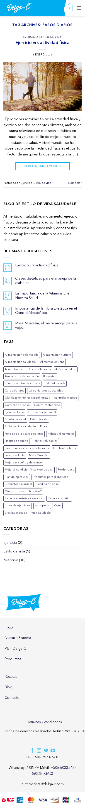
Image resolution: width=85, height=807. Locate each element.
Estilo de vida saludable (20, 426)
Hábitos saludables (45, 440)
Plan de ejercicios (17, 477)
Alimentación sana (52, 361)
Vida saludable (41, 512)
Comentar (75, 182)
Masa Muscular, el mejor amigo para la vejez (46, 326)
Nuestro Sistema (18, 638)
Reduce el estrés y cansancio (24, 498)
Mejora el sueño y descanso (23, 462)
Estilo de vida (50, 37)
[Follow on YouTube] (53, 750)
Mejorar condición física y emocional (29, 469)
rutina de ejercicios (17, 505)
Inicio (9, 627)
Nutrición (10, 560)
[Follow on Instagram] (39, 750)
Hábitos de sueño (16, 440)
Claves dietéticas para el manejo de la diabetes (45, 281)
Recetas (11, 677)
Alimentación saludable (20, 361)
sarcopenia (42, 505)
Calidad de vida (54, 383)
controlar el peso (65, 397)
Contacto (12, 698)
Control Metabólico (47, 405)
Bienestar (49, 376)
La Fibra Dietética (65, 448)
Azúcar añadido (65, 369)
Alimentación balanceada (22, 354)
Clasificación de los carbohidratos (27, 397)
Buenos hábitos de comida (22, 383)
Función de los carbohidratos (24, 433)
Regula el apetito (59, 498)
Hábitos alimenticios (61, 433)
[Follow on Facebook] (32, 750)
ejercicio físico (14, 412)
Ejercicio (30, 37)
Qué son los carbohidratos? (23, 491)
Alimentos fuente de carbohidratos (28, 369)
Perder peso (66, 469)
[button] (70, 8)
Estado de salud (15, 419)
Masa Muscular (39, 455)
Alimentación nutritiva (57, 354)
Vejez (57, 505)
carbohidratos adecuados (46, 390)
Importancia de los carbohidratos (27, 448)
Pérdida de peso (47, 484)
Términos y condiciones (45, 722)
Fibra (43, 426)
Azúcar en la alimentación (22, 376)
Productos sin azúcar (18, 484)
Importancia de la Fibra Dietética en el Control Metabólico (46, 311)
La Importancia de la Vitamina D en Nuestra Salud (43, 296)
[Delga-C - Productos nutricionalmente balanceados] (19, 8)
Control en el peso (17, 405)
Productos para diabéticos (50, 477)
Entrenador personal (42, 412)
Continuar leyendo (42, 166)
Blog (8, 687)
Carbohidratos (14, 390)
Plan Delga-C (15, 649)
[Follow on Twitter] (46, 750)
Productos (13, 659)
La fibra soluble (15, 455)
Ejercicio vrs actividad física (43, 43)
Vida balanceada (16, 512)
